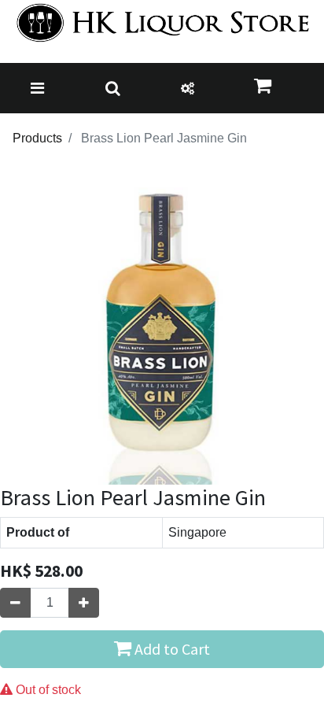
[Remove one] (15, 603)
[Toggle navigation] (37, 88)
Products (37, 138)
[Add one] (83, 603)
